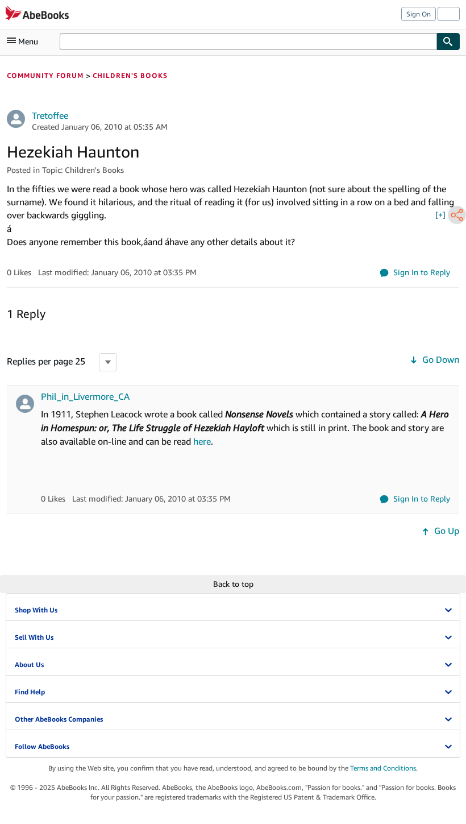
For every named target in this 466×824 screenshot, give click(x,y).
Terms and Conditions (383, 768)
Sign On (418, 14)
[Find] (448, 41)
